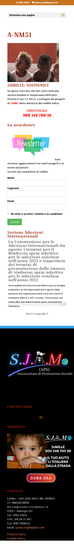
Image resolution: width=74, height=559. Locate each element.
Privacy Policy (16, 534)
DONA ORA (41, 478)
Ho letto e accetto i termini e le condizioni (36, 213)
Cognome (13, 188)
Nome (10, 177)
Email (10, 201)
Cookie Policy (16, 538)
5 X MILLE (30, 99)
